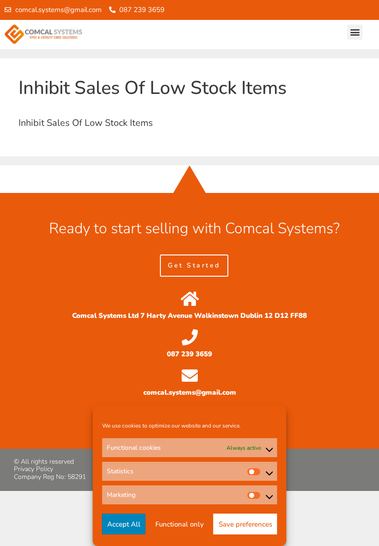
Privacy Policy (33, 469)
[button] (354, 32)
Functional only (179, 524)
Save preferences (245, 524)
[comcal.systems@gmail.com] (190, 375)
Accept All (124, 524)
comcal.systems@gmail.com (189, 392)
